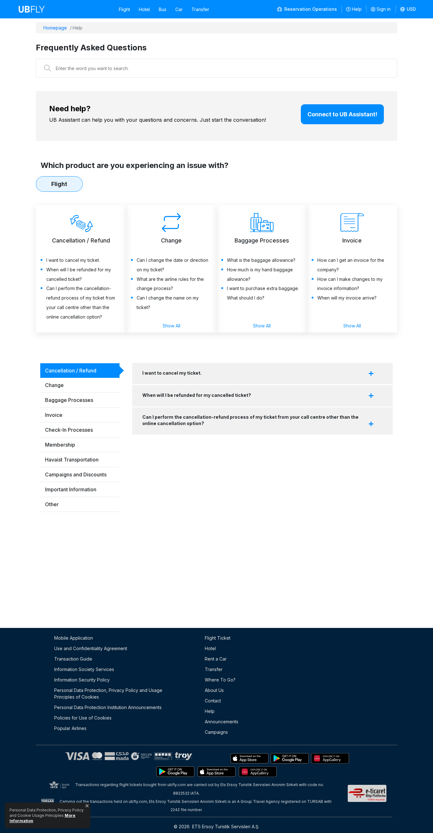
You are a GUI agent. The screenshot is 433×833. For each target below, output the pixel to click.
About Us (214, 690)
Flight (124, 9)
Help (357, 9)
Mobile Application (73, 638)
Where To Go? (220, 679)
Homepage (55, 27)
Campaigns (216, 732)
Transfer (200, 9)
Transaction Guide (73, 659)
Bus (162, 9)
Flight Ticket (217, 638)
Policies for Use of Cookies (83, 717)
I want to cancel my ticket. (172, 373)
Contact (213, 700)
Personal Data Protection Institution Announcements (108, 707)
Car (179, 9)
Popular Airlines (70, 728)
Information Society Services (84, 669)
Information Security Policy (82, 679)
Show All (171, 325)
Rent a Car (216, 659)
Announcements (221, 721)
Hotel (144, 9)
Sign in (384, 9)
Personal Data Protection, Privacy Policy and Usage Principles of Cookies (108, 694)
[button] (408, 9)
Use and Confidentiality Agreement (90, 648)
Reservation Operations (310, 9)
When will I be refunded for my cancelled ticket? (196, 395)
